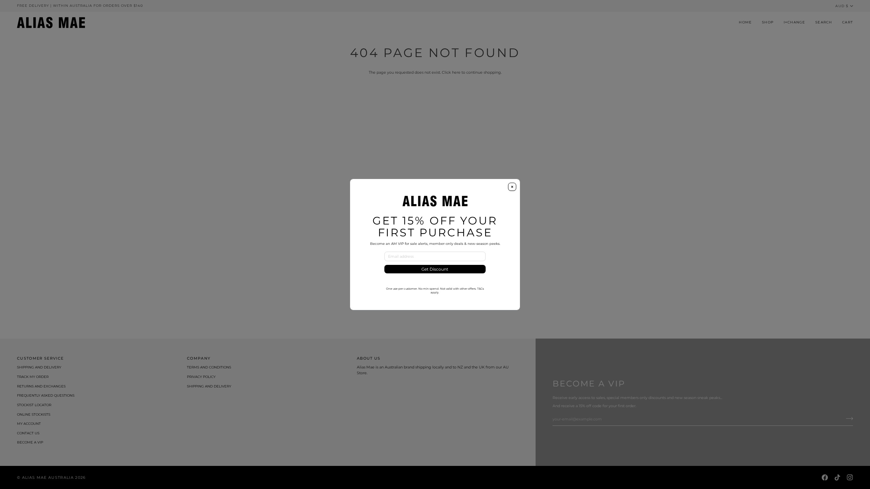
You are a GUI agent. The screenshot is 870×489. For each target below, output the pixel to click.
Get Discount (434, 269)
